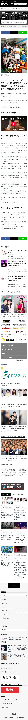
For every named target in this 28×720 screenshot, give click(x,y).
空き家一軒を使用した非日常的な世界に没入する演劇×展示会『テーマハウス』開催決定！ (17, 278)
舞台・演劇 (19, 22)
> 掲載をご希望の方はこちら (21, 360)
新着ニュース (4, 8)
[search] (26, 4)
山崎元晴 (18, 510)
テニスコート (6, 22)
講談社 (2, 510)
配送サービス (5, 353)
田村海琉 (5, 508)
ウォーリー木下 (4, 557)
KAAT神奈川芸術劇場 (7, 555)
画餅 (11, 22)
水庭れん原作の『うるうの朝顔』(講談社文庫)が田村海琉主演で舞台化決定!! (7, 515)
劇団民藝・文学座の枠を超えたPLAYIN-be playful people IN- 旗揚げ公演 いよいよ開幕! (20, 516)
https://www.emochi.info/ (17, 226)
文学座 (22, 510)
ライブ (2, 533)
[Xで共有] (14, 32)
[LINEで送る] (22, 32)
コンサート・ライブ (6, 614)
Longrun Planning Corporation (17, 717)
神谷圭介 (15, 22)
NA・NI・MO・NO (20, 532)
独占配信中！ (19, 107)
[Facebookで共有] (5, 32)
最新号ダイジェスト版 (7, 345)
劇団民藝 (22, 508)
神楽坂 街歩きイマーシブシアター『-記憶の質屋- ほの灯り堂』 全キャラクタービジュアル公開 (17, 263)
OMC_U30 (18, 555)
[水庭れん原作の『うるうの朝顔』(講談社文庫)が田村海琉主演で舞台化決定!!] (4, 640)
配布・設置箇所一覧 (7, 349)
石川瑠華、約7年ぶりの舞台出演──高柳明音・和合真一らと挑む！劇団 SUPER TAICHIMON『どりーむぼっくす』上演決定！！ (17, 656)
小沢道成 (18, 535)
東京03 (6, 533)
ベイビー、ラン (21, 557)
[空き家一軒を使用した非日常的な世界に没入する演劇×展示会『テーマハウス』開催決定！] (4, 278)
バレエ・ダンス (5, 607)
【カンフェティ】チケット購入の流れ (10, 384)
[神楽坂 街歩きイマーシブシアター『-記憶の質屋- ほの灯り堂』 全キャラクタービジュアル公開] (4, 263)
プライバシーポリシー (7, 703)
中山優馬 (8, 558)
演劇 (17, 560)
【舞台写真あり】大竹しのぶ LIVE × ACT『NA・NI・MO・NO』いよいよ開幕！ (20, 540)
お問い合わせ (5, 707)
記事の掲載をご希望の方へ (7, 668)
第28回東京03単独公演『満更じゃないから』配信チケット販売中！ (7, 537)
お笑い (3, 532)
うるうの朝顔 (5, 507)
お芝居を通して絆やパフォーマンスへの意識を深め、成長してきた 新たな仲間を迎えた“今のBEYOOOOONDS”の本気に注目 (13, 428)
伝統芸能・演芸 (5, 618)
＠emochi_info (12, 228)
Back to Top (14, 586)
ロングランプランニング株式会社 (9, 699)
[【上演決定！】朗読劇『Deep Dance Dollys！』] (4, 252)
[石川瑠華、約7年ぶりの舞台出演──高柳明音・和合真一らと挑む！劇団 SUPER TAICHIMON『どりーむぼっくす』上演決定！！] (4, 656)
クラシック (4, 610)
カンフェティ (9, 532)
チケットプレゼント (7, 357)
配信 (24, 22)
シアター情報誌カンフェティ (15, 8)
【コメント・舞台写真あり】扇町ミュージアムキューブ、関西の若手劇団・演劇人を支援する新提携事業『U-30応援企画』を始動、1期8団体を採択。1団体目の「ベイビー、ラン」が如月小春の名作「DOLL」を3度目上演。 (20, 570)
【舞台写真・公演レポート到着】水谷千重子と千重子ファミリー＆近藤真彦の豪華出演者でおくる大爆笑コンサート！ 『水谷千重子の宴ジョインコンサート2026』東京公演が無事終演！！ (17, 648)
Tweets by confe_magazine (7, 464)
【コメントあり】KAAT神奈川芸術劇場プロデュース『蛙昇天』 (7, 563)
